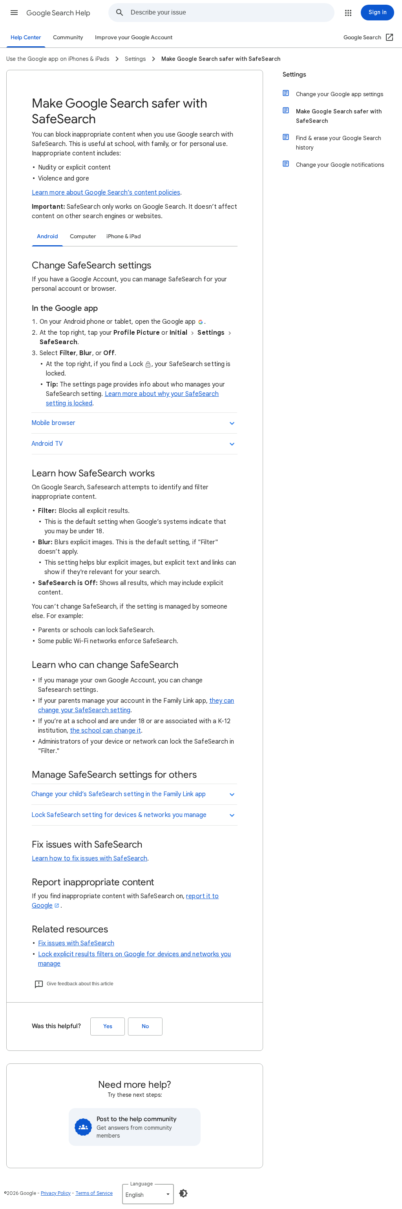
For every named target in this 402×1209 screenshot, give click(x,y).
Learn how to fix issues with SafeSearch (89, 859)
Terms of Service (94, 1193)
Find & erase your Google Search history (338, 143)
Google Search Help (58, 13)
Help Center (26, 37)
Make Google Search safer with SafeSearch (339, 116)
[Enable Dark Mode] (183, 1193)
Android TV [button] (47, 444)
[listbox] (148, 1194)
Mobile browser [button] (53, 423)
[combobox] (232, 13)
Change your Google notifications (340, 164)
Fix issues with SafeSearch (76, 943)
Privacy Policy (56, 1193)
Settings (294, 74)
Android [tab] (47, 236)
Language (141, 1184)
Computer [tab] (83, 236)
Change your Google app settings (339, 94)
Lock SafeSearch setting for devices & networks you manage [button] (119, 815)
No (145, 1026)
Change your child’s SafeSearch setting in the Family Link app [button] (118, 794)
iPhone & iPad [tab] (123, 236)
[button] (14, 12)
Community (68, 37)
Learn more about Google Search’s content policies (106, 193)
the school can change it (105, 731)
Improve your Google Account (133, 37)
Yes (107, 1026)
